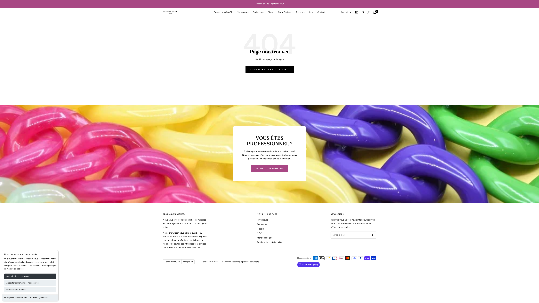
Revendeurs (262, 220)
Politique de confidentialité (16, 297)
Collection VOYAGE (223, 12)
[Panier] (374, 12)
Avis (311, 12)
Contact (321, 12)
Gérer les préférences (16, 289)
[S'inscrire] (372, 235)
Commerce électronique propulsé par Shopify (240, 262)
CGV (259, 233)
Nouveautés (242, 12)
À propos (300, 12)
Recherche (262, 224)
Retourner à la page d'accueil (269, 69)
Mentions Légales (265, 238)
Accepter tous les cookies (17, 276)
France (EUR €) (171, 262)
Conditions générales (38, 297)
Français (345, 12)
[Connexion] (368, 12)
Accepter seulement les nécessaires (22, 283)
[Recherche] (363, 12)
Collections (258, 12)
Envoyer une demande (269, 169)
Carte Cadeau (284, 12)
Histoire (260, 229)
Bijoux (271, 12)
